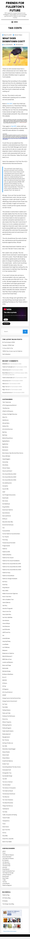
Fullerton (4, 548)
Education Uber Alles (7, 522)
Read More (6, 323)
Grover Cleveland (6, 856)
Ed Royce (4, 519)
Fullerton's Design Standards (9, 578)
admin (4, 851)
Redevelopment (6, 734)
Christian (4, 867)
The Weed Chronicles (7, 802)
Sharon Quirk (5, 755)
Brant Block (5, 373)
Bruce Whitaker (6, 456)
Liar (3, 635)
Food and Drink (6, 531)
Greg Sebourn (5, 587)
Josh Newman (6, 626)
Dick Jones (5, 501)
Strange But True (6, 773)
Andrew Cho (5, 426)
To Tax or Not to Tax (7, 348)
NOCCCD (4, 680)
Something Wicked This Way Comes (11, 767)
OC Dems (4, 683)
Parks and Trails (6, 713)
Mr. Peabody (5, 860)
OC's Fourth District (7, 692)
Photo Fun (5, 719)
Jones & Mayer (6, 623)
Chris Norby (5, 465)
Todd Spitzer (5, 808)
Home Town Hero (6, 596)
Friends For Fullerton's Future (15, 7)
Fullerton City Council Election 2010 (11, 563)
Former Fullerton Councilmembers (11, 533)
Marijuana (4, 650)
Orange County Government (9, 701)
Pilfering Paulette (7, 725)
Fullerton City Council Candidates (11, 560)
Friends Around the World (8, 542)
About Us (4, 417)
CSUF (3, 492)
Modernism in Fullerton (8, 653)
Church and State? (7, 471)
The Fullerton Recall (7, 791)
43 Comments (19, 44)
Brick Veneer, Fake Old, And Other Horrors (12, 453)
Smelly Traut (5, 764)
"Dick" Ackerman (6, 402)
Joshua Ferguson (6, 874)
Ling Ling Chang (6, 641)
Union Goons (5, 826)
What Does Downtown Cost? (13, 40)
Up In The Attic (6, 829)
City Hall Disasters (7, 483)
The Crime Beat (6, 785)
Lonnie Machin (6, 883)
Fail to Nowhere (6, 354)
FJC (3, 528)
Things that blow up (7, 806)
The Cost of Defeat (7, 782)
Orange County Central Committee (11, 698)
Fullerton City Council (7, 557)
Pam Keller (5, 707)
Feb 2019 (13, 126)
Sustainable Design (7, 776)
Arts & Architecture (7, 429)
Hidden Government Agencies (10, 593)
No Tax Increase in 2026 (8, 342)
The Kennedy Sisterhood (8, 794)
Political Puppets (6, 728)
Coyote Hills (5, 489)
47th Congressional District (9, 405)
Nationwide (5, 668)
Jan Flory (4, 605)
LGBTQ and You (6, 632)
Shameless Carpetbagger (9, 749)
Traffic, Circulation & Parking (9, 814)
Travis (4, 823)
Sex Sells (4, 746)
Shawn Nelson (6, 758)
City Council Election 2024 (9, 477)
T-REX (4, 880)
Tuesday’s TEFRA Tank (8, 345)
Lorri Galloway (6, 647)
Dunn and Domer (6, 516)
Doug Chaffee (5, 507)
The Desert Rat (6, 865)
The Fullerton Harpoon (8, 855)
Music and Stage (6, 665)
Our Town (4, 704)
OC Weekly (5, 901)
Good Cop (4, 584)
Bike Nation (5, 447)
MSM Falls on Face (7, 659)
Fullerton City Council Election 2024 (11, 569)
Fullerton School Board (8, 575)
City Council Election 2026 (9, 480)
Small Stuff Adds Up (7, 761)
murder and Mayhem (7, 662)
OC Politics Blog (6, 898)
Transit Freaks (6, 817)
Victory (4, 832)
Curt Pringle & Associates (9, 495)
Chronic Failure (18, 35)
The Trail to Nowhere (7, 800)
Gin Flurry (4, 581)
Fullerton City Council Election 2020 (11, 566)
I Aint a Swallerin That (8, 599)
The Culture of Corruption (9, 788)
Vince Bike (5, 835)
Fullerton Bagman (7, 885)
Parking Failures (6, 710)
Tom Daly (4, 812)
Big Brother (5, 444)
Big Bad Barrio (6, 441)
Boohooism (5, 450)
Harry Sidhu (5, 590)
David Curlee (5, 876)
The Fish (4, 881)
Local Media (5, 644)
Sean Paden (5, 878)
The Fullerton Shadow (8, 858)
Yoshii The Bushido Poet (8, 871)
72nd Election (6, 408)
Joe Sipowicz (5, 862)
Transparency (6, 820)
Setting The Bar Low (7, 743)
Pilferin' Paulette (6, 722)
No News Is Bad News (7, 674)
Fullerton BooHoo (6, 554)
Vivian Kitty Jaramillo (7, 838)
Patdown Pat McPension (8, 716)
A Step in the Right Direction (9, 414)
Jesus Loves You (6, 611)
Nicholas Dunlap (6, 671)
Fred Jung (5, 539)
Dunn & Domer (6, 513)
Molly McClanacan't (7, 656)
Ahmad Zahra (5, 423)
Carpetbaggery (6, 459)
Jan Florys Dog (6, 864)
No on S (4, 677)
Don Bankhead (6, 504)
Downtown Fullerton (7, 510)
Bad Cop (4, 432)
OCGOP (4, 695)
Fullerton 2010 (6, 551)
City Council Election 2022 (9, 474)
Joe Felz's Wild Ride (7, 617)
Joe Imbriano (5, 620)
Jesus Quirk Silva (6, 614)
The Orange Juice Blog (8, 904)
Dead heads (5, 498)
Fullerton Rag (5, 895)
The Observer (5, 797)
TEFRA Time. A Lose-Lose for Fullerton (12, 351)
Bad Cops (4, 435)
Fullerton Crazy (6, 572)
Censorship (5, 462)
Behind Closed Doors (7, 438)
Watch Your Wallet (7, 841)
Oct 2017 (9, 103)
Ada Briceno (5, 420)
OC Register (5, 689)
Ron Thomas (5, 740)
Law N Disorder (6, 629)
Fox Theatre (5, 536)
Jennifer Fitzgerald (7, 608)
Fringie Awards (6, 545)
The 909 (4, 779)
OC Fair (4, 686)
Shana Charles (6, 752)
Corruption (5, 486)
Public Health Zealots (7, 731)
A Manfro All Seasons (7, 411)
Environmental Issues (7, 525)
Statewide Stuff (6, 770)
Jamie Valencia (6, 602)
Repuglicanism (6, 737)
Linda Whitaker (6, 638)
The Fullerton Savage (7, 873)
